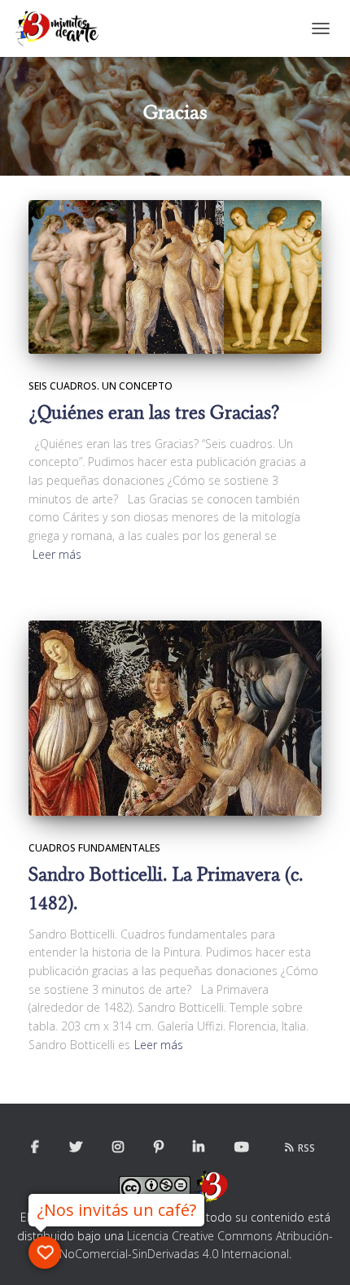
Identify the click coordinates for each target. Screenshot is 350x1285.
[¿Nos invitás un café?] (44, 1252)
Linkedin (198, 1147)
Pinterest (159, 1147)
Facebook (35, 1147)
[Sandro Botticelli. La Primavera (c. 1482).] (175, 718)
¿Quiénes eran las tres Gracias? (154, 413)
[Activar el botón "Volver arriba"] (318, 1252)
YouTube (241, 1147)
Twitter (75, 1147)
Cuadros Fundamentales (94, 848)
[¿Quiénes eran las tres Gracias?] (175, 277)
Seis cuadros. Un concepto (100, 386)
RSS (306, 1148)
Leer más (57, 554)
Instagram (118, 1147)
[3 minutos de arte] (63, 28)
